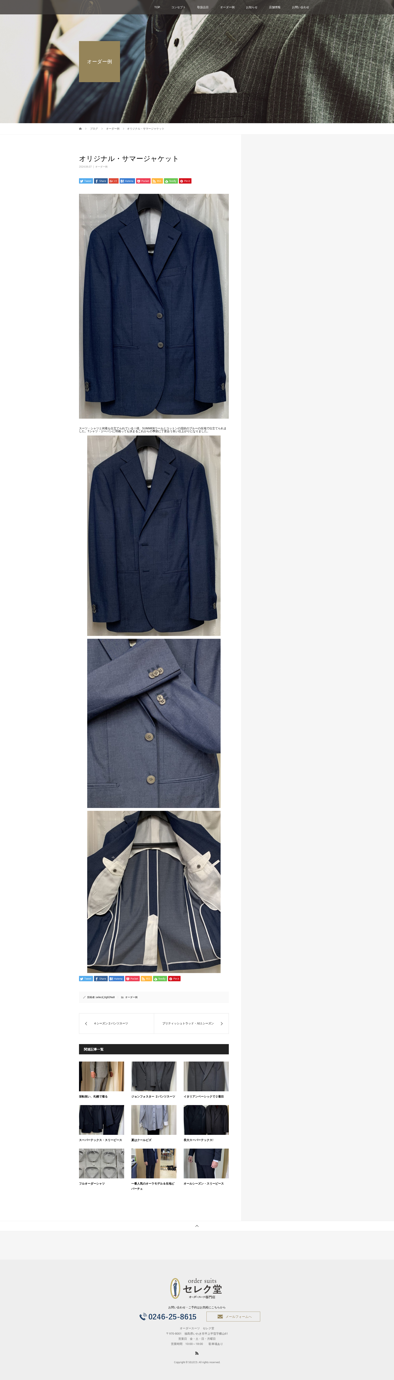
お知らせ (252, 7)
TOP (157, 7)
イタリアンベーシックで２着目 (204, 1096)
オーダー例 (227, 7)
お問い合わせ (300, 7)
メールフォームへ (239, 1316)
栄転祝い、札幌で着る (93, 1096)
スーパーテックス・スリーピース (100, 1140)
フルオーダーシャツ (92, 1183)
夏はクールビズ (141, 1140)
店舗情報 (275, 7)
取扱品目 (203, 7)
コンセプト (178, 7)
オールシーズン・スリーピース (204, 1183)
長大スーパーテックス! (198, 1140)
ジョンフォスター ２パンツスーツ (153, 1096)
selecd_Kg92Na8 (105, 997)
